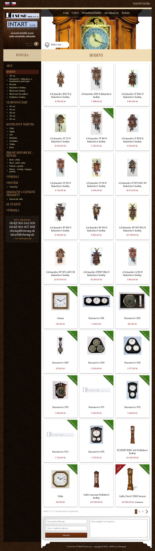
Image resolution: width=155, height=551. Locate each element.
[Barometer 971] (96, 396)
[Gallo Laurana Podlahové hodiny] (96, 485)
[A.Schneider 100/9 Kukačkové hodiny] (96, 85)
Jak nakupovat (111, 13)
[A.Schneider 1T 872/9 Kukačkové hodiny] (132, 129)
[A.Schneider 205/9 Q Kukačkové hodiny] (60, 85)
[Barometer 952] (132, 352)
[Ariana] (60, 307)
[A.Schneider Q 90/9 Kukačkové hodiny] (132, 263)
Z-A (53, 511)
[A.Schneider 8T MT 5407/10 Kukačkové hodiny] (60, 263)
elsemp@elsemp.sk (22, 231)
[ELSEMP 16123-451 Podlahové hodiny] (132, 441)
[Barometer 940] (60, 352)
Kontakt (126, 13)
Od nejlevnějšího (61, 511)
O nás (66, 13)
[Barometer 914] (96, 307)
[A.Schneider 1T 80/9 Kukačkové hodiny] (96, 129)
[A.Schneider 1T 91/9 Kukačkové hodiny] (96, 174)
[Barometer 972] (132, 396)
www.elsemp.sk (120, 546)
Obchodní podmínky (91, 13)
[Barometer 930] (132, 307)
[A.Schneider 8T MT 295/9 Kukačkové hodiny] (132, 218)
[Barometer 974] (96, 441)
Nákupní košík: (141, 3)
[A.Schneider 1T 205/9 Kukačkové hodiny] (132, 85)
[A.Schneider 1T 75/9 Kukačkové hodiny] (60, 129)
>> (147, 511)
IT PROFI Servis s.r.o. (84, 546)
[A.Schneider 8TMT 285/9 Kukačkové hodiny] (96, 263)
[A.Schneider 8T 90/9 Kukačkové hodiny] (96, 218)
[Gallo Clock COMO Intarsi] (132, 485)
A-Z (49, 511)
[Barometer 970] (60, 396)
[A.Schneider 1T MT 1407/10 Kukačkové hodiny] (132, 174)
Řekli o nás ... (57, 44)
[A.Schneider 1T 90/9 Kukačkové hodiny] (60, 174)
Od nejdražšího (72, 511)
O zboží (75, 13)
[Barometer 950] (96, 352)
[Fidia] (60, 485)
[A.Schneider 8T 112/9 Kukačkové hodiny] (60, 218)
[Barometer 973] (60, 441)
